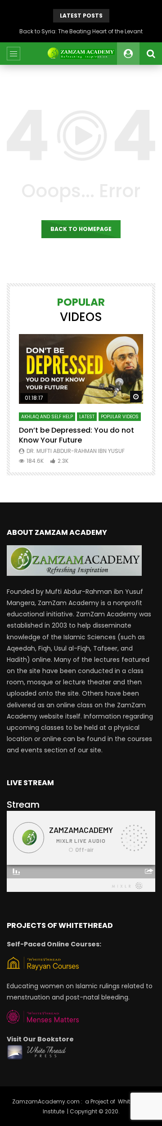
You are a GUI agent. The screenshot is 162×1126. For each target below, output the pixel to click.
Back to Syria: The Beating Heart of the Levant (81, 31)
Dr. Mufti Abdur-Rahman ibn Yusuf (76, 451)
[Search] (151, 53)
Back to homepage (81, 229)
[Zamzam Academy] (80, 53)
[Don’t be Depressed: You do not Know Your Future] (81, 369)
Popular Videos (120, 416)
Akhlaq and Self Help (47, 416)
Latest (86, 416)
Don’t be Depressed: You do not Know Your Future (76, 435)
